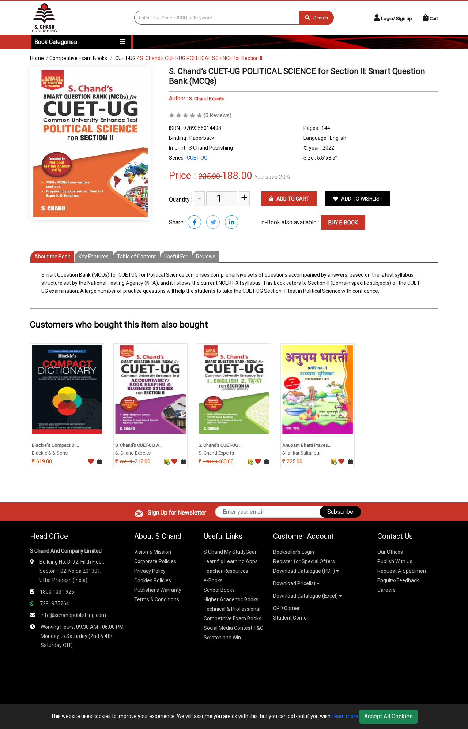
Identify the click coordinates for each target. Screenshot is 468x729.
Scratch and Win (222, 637)
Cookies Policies (152, 580)
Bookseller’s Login (293, 552)
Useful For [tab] (176, 256)
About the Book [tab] (52, 256)
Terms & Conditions (156, 599)
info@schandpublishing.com (73, 615)
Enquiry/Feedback (398, 580)
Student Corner (291, 618)
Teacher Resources (226, 571)
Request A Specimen (401, 571)
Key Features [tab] (94, 256)
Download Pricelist (295, 583)
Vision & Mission (152, 552)
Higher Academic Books (231, 599)
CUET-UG (125, 58)
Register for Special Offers (304, 561)
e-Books (213, 580)
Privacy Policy (150, 571)
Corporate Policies (155, 561)
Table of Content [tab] (136, 256)
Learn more (345, 716)
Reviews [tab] (205, 256)
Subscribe (340, 511)
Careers (386, 590)
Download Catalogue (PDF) (304, 571)
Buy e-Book (343, 222)
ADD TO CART (292, 199)
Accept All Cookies (388, 716)
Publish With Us (394, 561)
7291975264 (54, 603)
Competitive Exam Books (78, 58)
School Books (219, 590)
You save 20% (272, 176)
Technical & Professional (232, 609)
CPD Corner (286, 608)
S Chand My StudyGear (230, 552)
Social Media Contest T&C (233, 628)
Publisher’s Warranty (157, 590)
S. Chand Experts (206, 98)
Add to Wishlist (361, 199)
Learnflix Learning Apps (231, 561)
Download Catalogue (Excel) (306, 596)
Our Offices (390, 552)
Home (37, 58)
